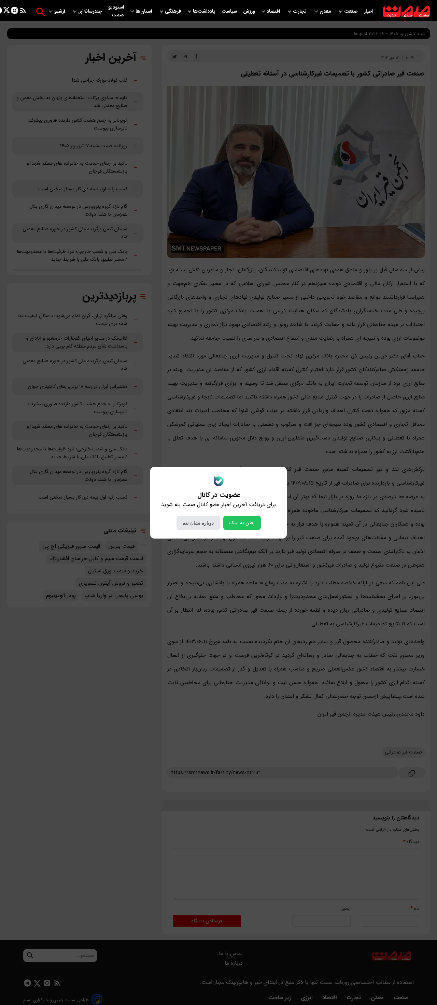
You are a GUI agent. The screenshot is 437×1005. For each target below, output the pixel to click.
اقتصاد (274, 11)
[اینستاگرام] (14, 11)
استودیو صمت (116, 11)
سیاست (230, 11)
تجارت (300, 11)
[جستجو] (40, 12)
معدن (326, 11)
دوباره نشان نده (198, 523)
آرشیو (60, 11)
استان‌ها (144, 11)
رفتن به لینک (242, 523)
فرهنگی (173, 11)
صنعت (351, 11)
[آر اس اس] (23, 11)
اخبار (368, 11)
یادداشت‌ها (205, 11)
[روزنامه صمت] (406, 12)
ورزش (249, 11)
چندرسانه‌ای (90, 11)
